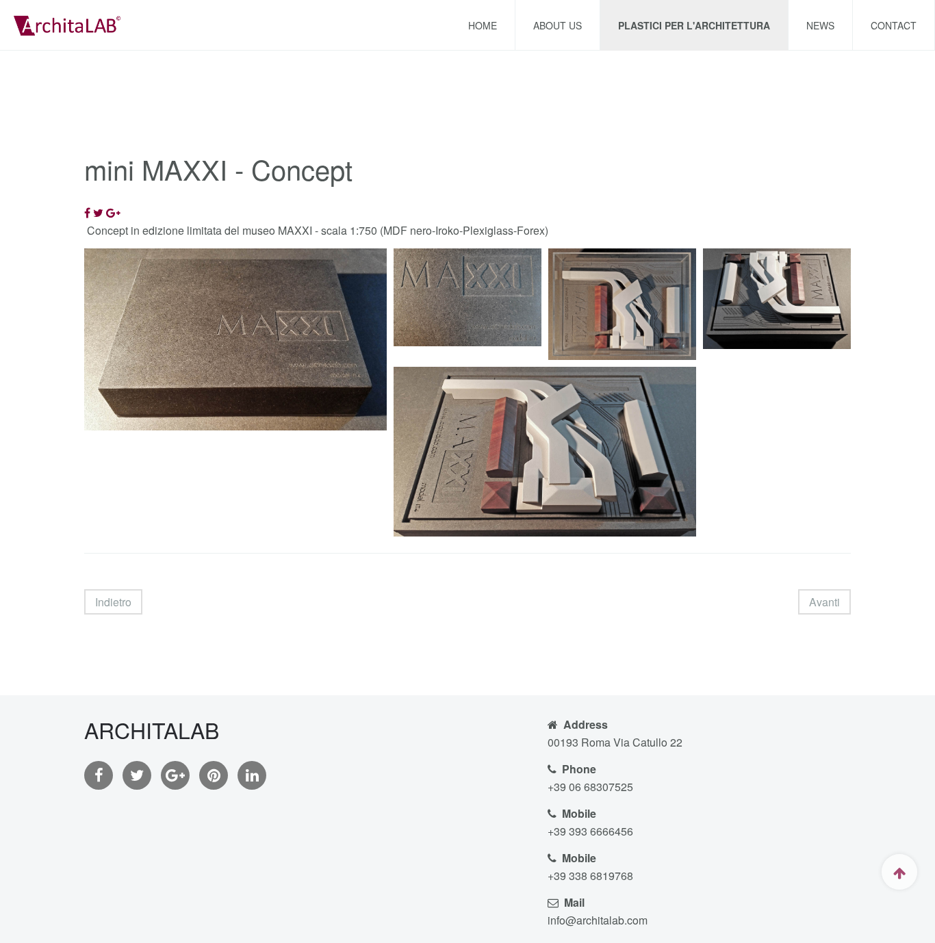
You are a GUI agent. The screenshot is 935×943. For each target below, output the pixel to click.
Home (482, 25)
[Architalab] (67, 24)
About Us (557, 25)
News (820, 25)
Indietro (113, 602)
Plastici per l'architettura (694, 25)
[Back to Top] (899, 872)
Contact (894, 25)
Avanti (824, 602)
